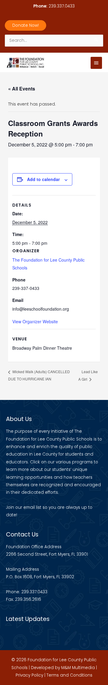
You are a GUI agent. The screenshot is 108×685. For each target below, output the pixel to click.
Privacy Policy (29, 675)
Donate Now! (25, 25)
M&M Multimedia (78, 668)
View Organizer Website (35, 321)
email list (32, 507)
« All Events (21, 88)
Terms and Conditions (69, 675)
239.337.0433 (62, 6)
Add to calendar (43, 179)
